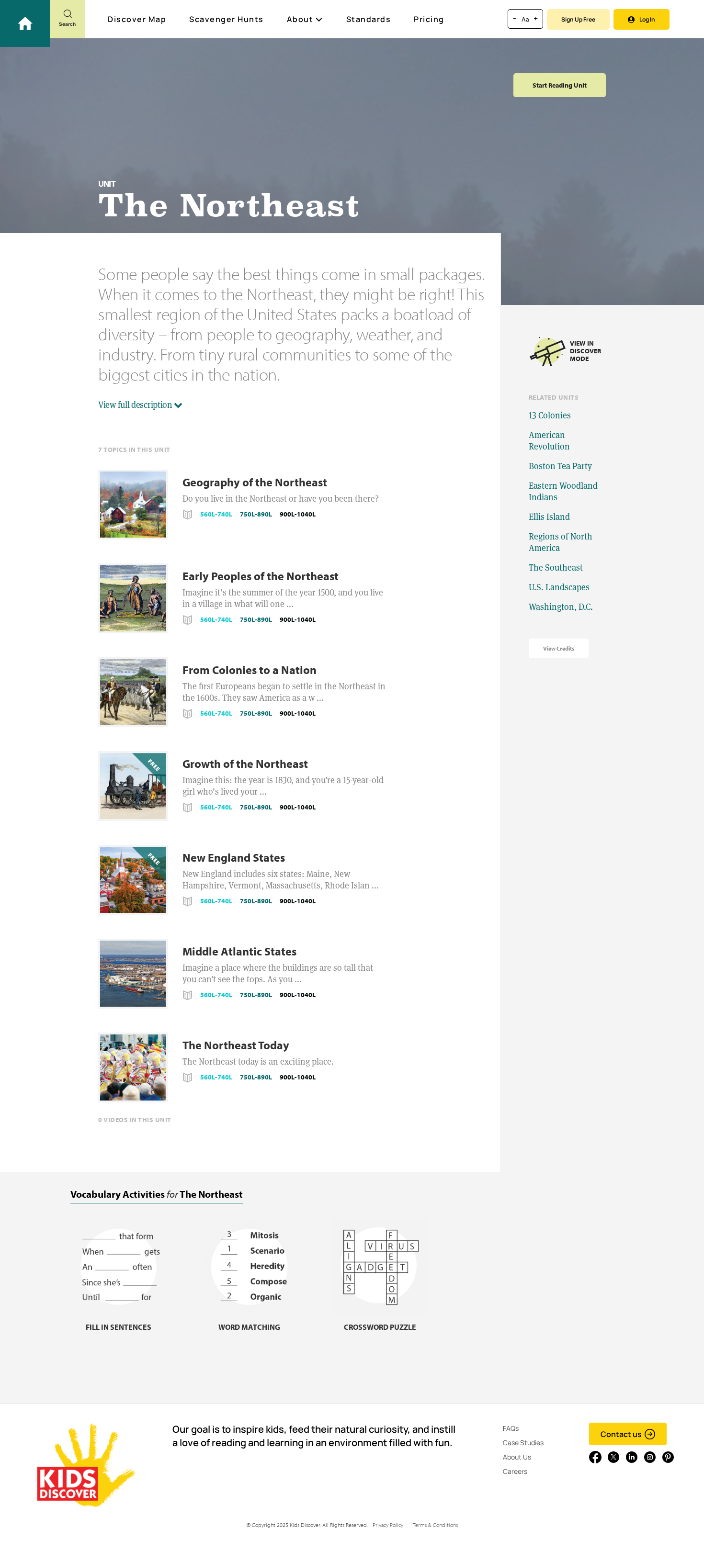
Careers (515, 1471)
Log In (647, 19)
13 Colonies (550, 415)
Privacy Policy (388, 1524)
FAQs (511, 1428)
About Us (517, 1456)
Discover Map (137, 19)
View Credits (558, 648)
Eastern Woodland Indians (563, 491)
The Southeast (556, 567)
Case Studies (523, 1442)
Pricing (429, 19)
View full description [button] (136, 404)
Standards (368, 19)
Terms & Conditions (435, 1524)
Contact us (621, 1434)
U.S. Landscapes (559, 587)
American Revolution (549, 440)
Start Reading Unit (560, 85)
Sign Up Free (578, 19)
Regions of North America (560, 542)
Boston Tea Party (560, 466)
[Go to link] (25, 23)
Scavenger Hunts (226, 19)
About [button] (300, 19)
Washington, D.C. (561, 606)
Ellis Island (549, 516)
